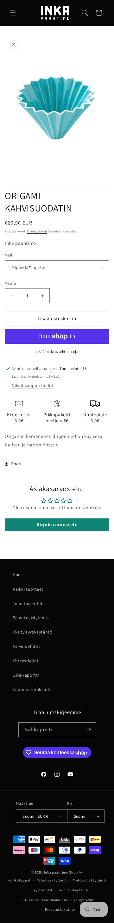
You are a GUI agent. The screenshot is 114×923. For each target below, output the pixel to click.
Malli (9, 255)
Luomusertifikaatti (32, 689)
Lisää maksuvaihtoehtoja (57, 351)
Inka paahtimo (56, 872)
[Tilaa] (89, 729)
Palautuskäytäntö (31, 618)
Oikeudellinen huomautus (46, 900)
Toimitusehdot (28, 603)
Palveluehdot (26, 646)
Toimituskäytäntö (73, 890)
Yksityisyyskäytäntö (32, 632)
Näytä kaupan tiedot (33, 385)
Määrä (10, 283)
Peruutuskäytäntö (60, 909)
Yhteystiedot (26, 661)
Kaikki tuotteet (28, 589)
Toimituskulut (37, 231)
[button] (13, 13)
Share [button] (17, 463)
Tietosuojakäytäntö (89, 880)
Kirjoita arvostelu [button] (57, 524)
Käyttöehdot (42, 890)
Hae (17, 574)
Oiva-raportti (26, 675)
